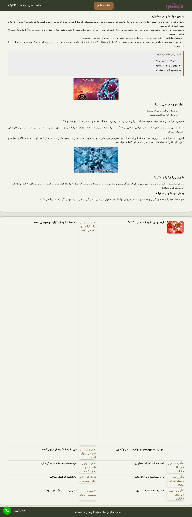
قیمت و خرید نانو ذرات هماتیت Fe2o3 (146, 222)
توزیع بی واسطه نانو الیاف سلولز (149, 477)
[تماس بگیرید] (7, 511)
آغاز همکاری (103, 5)
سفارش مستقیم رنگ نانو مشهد (61, 491)
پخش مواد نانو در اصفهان (168, 70)
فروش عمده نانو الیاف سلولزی (150, 491)
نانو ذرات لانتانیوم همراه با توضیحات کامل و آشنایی (140, 450)
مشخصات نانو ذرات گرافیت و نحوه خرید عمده (55, 222)
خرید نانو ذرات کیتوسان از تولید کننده (59, 450)
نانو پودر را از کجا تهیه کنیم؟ (167, 66)
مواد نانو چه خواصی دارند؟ (168, 61)
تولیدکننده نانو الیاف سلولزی (63, 477)
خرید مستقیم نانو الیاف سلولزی (149, 463)
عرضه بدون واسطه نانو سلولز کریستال (58, 463)
